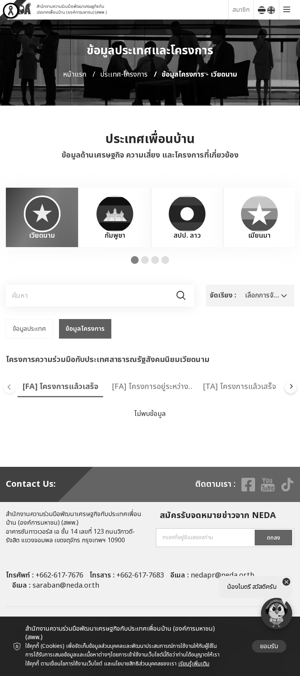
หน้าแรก (74, 74)
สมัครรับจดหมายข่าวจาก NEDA (218, 516)
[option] (42, 217)
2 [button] (145, 260)
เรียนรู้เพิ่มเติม (193, 664)
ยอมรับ (269, 646)
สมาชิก (241, 9)
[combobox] (250, 296)
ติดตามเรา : (215, 484)
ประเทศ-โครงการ (124, 74)
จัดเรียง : (223, 295)
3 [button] (155, 260)
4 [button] (165, 260)
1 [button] (135, 260)
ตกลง (273, 538)
